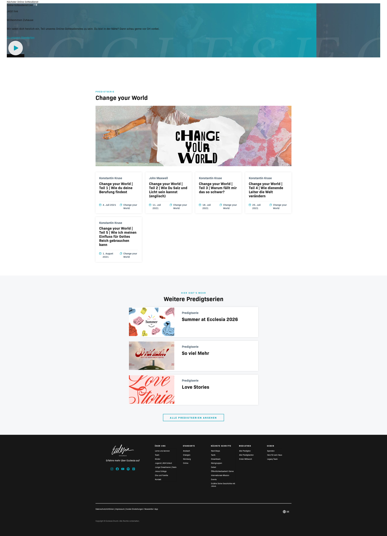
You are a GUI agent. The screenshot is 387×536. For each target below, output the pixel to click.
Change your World (130, 206)
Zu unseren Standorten (20, 37)
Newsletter (149, 509)
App (156, 509)
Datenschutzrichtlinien (105, 509)
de (288, 511)
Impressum (119, 509)
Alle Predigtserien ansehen (193, 417)
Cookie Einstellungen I (135, 509)
